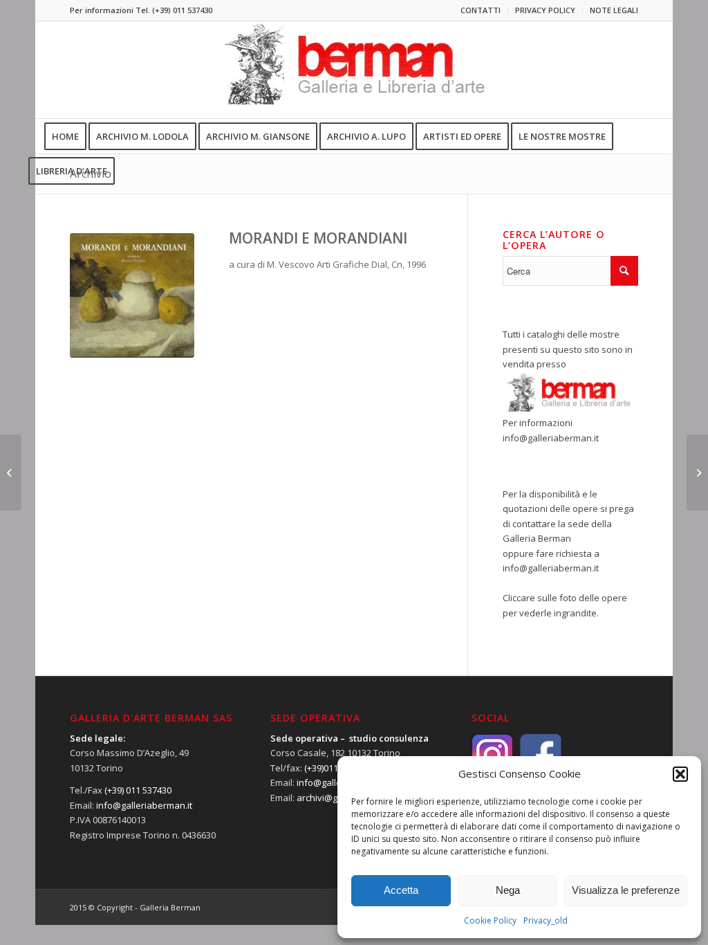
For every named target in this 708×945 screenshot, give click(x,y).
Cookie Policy (490, 920)
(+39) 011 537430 (182, 10)
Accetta (401, 890)
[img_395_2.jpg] (132, 295)
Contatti (480, 10)
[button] (680, 774)
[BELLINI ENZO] (697, 472)
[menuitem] (481, 10)
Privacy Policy (545, 10)
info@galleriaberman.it (551, 438)
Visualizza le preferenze (626, 890)
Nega (508, 890)
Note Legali (614, 10)
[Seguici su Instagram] (496, 753)
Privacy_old (545, 920)
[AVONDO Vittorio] (10, 472)
